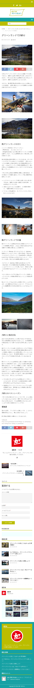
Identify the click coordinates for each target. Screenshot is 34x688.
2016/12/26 (6, 39)
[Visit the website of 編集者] (17, 457)
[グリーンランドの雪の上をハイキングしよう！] (9, 614)
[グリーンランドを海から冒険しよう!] (5, 562)
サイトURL (4, 515)
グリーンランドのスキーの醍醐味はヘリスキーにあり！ (21, 579)
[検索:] (17, 23)
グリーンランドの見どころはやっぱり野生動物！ (21, 544)
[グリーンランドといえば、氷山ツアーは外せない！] (5, 571)
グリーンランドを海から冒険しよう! (20, 561)
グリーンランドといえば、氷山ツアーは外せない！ (21, 570)
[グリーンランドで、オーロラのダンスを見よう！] (16, 614)
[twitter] (17, 5)
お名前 (3, 505)
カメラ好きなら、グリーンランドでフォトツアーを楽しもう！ (21, 553)
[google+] (20, 5)
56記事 (20, 450)
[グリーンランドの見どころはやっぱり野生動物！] (5, 545)
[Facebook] (13, 5)
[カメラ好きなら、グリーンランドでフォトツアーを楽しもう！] (5, 554)
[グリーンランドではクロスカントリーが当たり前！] (24, 614)
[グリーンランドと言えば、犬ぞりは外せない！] (24, 608)
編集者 (14, 39)
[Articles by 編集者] (4, 594)
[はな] (4, 679)
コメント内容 (5, 492)
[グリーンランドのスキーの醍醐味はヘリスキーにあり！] (5, 580)
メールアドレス (6, 510)
